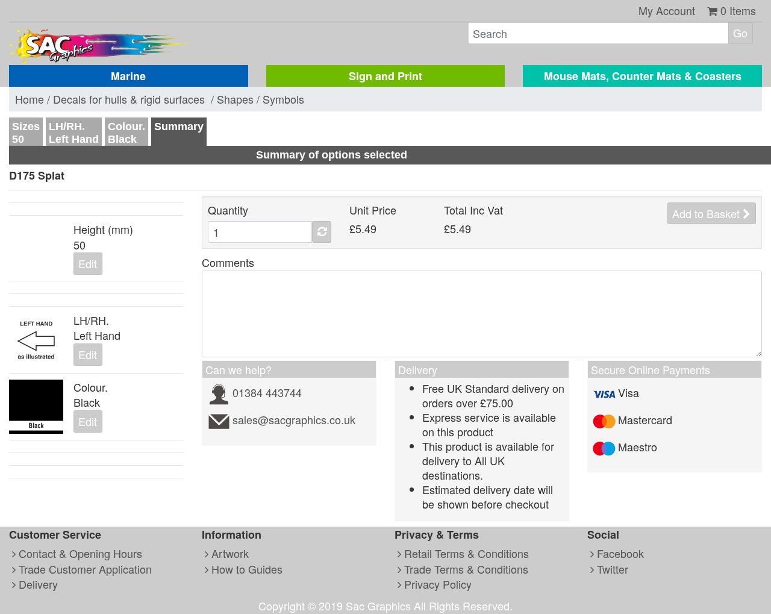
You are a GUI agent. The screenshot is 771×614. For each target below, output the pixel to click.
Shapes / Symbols (260, 99)
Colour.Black (126, 133)
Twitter (611, 569)
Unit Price (372, 210)
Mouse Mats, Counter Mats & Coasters (642, 76)
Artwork (228, 553)
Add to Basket (707, 213)
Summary (179, 127)
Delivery (37, 584)
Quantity (228, 210)
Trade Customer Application (84, 569)
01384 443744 (267, 392)
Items (738, 10)
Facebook (619, 553)
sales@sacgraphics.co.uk (294, 419)
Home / (34, 99)
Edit (87, 263)
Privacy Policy (436, 584)
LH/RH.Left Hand (74, 133)
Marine (128, 76)
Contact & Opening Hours (79, 553)
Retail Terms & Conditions (465, 553)
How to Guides (245, 569)
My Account (666, 10)
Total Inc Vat (473, 210)
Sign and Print (385, 76)
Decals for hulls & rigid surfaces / (135, 99)
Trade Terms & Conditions (464, 569)
